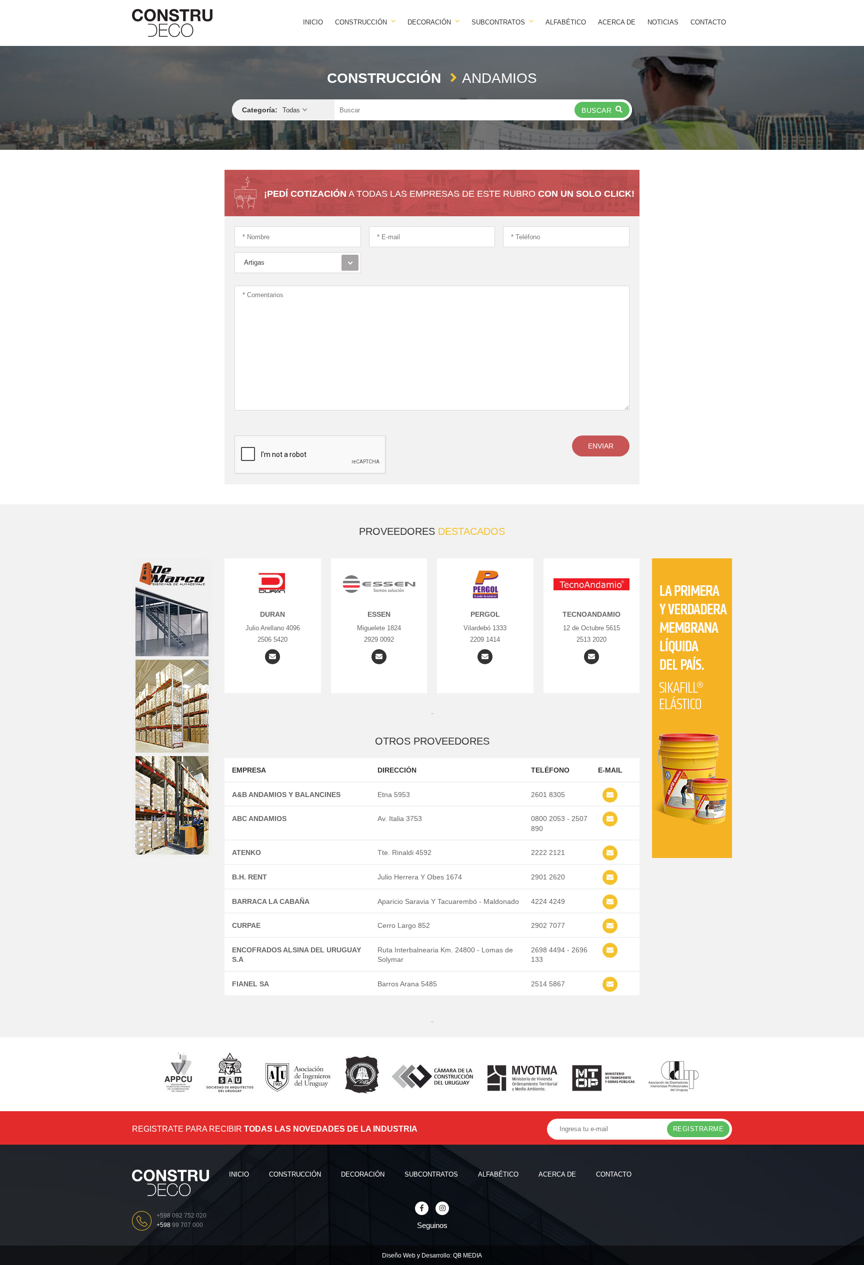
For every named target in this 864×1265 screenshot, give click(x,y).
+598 (179, 1225)
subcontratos (431, 1174)
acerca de (617, 22)
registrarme (698, 1129)
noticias (663, 22)
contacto (708, 22)
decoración (362, 1174)
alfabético (566, 22)
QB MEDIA (467, 1255)
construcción (295, 1174)
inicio (313, 22)
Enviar (601, 446)
